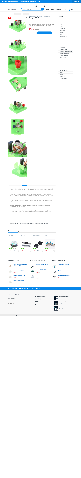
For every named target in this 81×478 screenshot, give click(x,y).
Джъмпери (11, 235)
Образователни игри (63, 61)
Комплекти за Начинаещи (37, 16)
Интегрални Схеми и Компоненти (66, 51)
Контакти (59, 5)
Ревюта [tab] (40, 184)
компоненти (41, 223)
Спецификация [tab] (32, 184)
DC (17, 223)
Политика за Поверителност (50, 6)
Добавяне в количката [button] (17, 251)
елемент (32, 223)
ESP (60, 22)
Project (21, 223)
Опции (54, 251)
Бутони (46, 235)
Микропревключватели (36, 235)
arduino (15, 223)
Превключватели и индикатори (65, 66)
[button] (26, 17)
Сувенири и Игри (63, 76)
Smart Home (62, 26)
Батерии (61, 34)
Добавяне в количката (45, 32)
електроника (28, 223)
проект (47, 223)
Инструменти (62, 47)
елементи (36, 223)
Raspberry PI (62, 24)
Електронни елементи (64, 38)
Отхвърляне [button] (76, 1)
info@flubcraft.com (21, 3)
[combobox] (31, 9)
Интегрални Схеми (63, 49)
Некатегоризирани (63, 59)
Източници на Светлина (64, 45)
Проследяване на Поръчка (30, 5)
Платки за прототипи (63, 64)
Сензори (61, 74)
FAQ (64, 5)
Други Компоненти (63, 36)
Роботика (61, 72)
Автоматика (62, 32)
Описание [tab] (24, 184)
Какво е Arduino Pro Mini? (63, 296)
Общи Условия (40, 6)
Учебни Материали (63, 78)
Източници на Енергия (64, 41)
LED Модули (23, 235)
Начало (9, 13)
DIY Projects (26, 13)
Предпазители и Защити (64, 68)
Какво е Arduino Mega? (63, 301)
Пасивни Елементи (63, 62)
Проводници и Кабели (64, 70)
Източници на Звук (63, 43)
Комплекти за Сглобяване (45, 16)
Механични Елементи (63, 57)
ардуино (24, 223)
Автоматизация (17, 13)
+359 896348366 (12, 3)
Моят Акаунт (70, 5)
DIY (19, 223)
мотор (45, 223)
